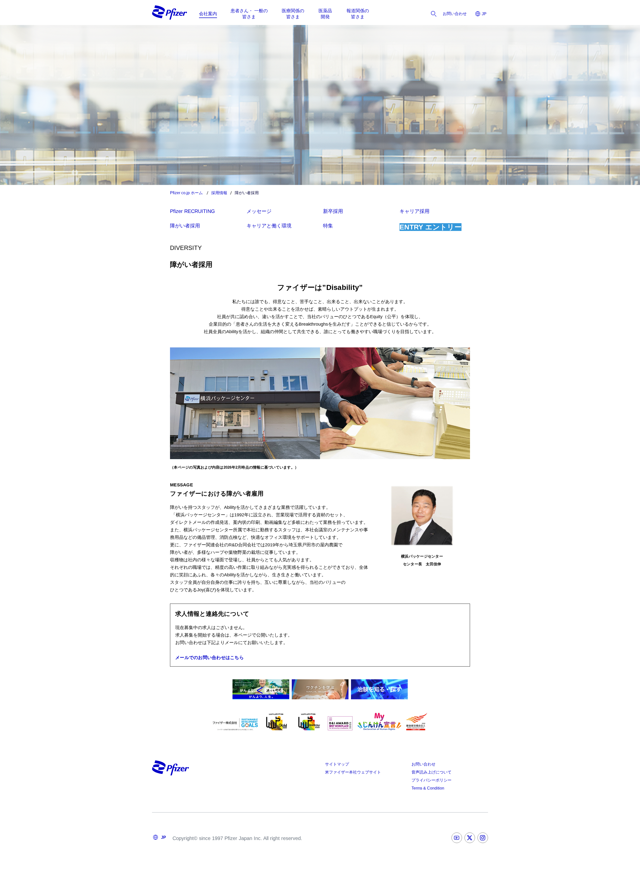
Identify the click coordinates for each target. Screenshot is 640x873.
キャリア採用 (415, 211)
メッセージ (259, 211)
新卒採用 (333, 211)
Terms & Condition (428, 788)
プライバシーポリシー (432, 780)
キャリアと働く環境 (269, 225)
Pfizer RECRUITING (192, 211)
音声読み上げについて (432, 772)
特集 (328, 225)
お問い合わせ (424, 764)
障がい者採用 (185, 225)
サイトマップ (337, 764)
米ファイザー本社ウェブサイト (353, 772)
